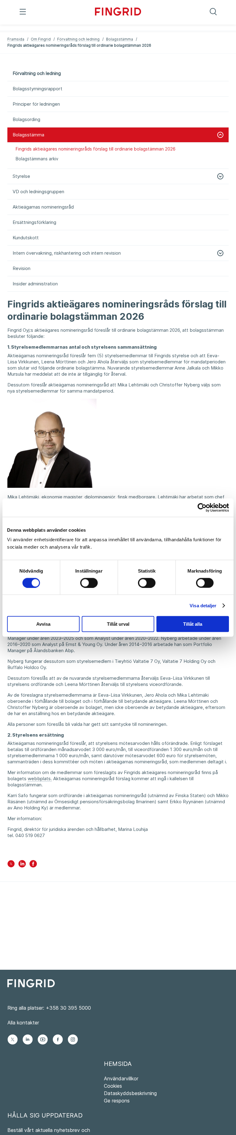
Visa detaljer (203, 605)
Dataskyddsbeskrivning (130, 1093)
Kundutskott (26, 238)
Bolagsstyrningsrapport (37, 89)
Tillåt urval (118, 624)
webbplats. (40, 778)
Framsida (15, 39)
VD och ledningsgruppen (38, 191)
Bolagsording (26, 119)
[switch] (89, 583)
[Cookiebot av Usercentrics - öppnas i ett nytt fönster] (202, 507)
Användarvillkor (121, 1078)
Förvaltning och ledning (78, 39)
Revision (21, 268)
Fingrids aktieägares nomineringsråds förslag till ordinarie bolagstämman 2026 (95, 148)
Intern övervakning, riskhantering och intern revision (67, 253)
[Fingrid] (118, 12)
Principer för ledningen (36, 104)
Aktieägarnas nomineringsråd (43, 207)
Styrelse (21, 176)
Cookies (113, 1086)
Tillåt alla (192, 624)
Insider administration (35, 284)
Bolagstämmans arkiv (37, 158)
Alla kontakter (23, 1023)
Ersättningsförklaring (34, 222)
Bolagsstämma (119, 39)
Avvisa (43, 624)
